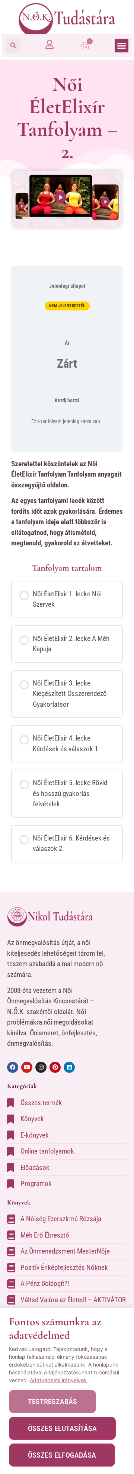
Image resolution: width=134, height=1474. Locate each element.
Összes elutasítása (62, 1428)
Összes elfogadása (62, 1455)
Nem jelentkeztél (67, 305)
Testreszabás (52, 1401)
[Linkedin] (69, 1067)
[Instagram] (41, 1067)
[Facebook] (12, 1067)
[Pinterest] (55, 1067)
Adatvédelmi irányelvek (58, 1380)
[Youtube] (26, 1067)
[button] (13, 45)
